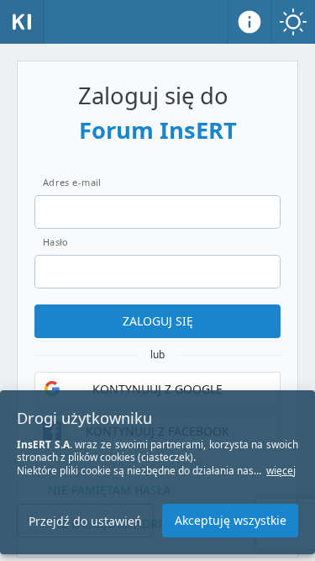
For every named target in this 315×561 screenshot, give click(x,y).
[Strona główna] (22, 22)
